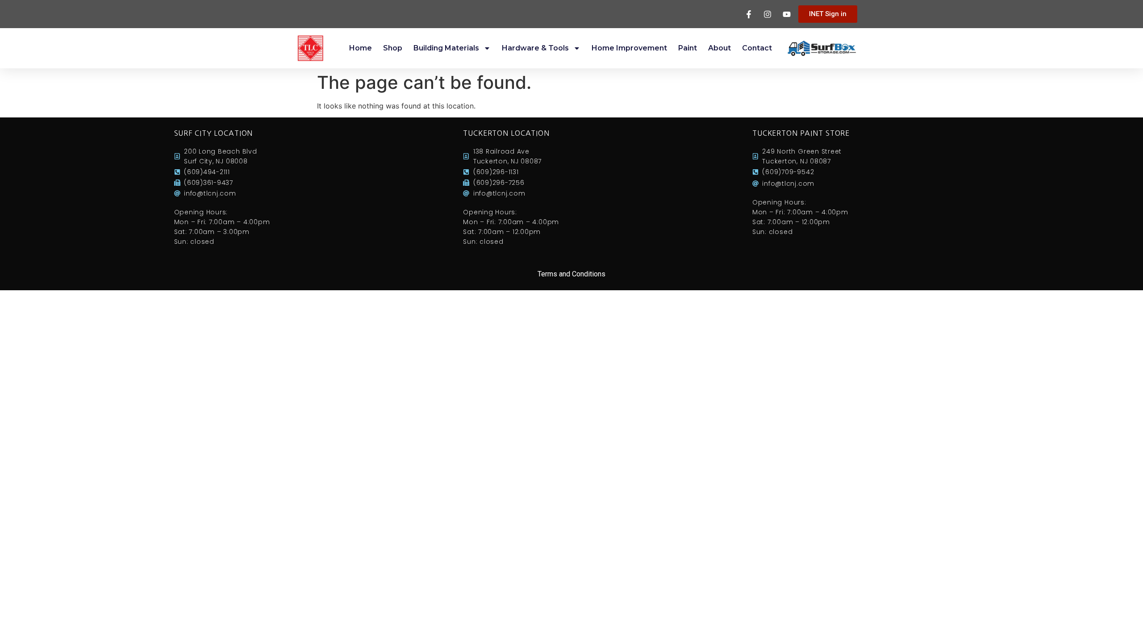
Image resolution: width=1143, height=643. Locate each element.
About (719, 48)
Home (360, 48)
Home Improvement (629, 48)
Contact (757, 48)
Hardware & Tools (535, 48)
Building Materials (446, 48)
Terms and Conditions (571, 274)
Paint (687, 48)
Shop (392, 48)
